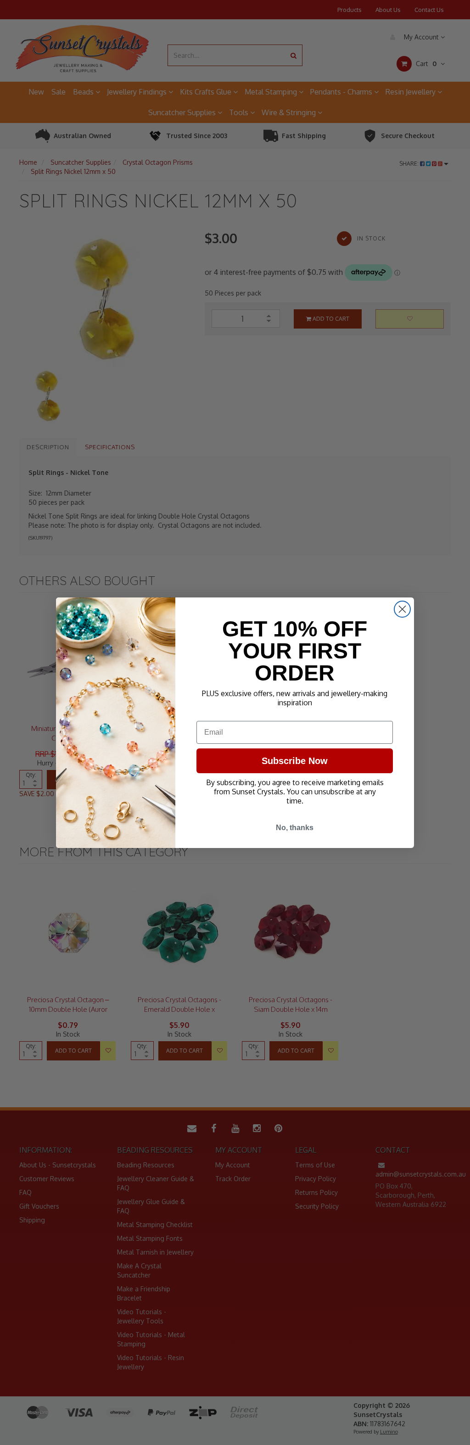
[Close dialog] (402, 609)
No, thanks (294, 827)
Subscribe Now (295, 761)
